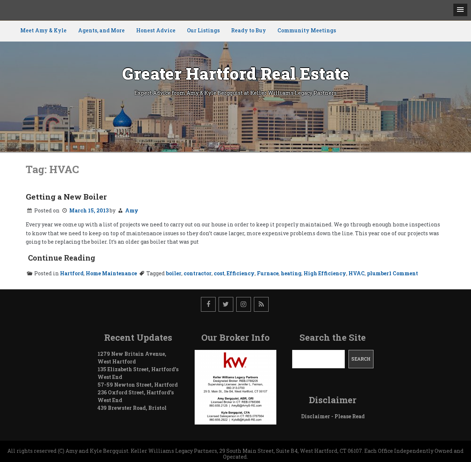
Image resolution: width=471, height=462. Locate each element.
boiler (173, 273)
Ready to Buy (248, 30)
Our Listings (203, 30)
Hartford (72, 273)
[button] (460, 10)
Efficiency (241, 273)
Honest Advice (156, 30)
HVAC (356, 273)
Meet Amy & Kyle (43, 30)
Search (360, 359)
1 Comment (403, 273)
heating (291, 273)
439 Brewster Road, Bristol (132, 407)
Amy (131, 210)
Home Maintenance (111, 273)
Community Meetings (306, 30)
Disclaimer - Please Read (333, 416)
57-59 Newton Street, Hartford (138, 384)
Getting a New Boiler (66, 196)
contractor (198, 273)
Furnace (268, 273)
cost (219, 273)
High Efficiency (325, 273)
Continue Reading (61, 257)
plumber (378, 273)
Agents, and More (101, 30)
